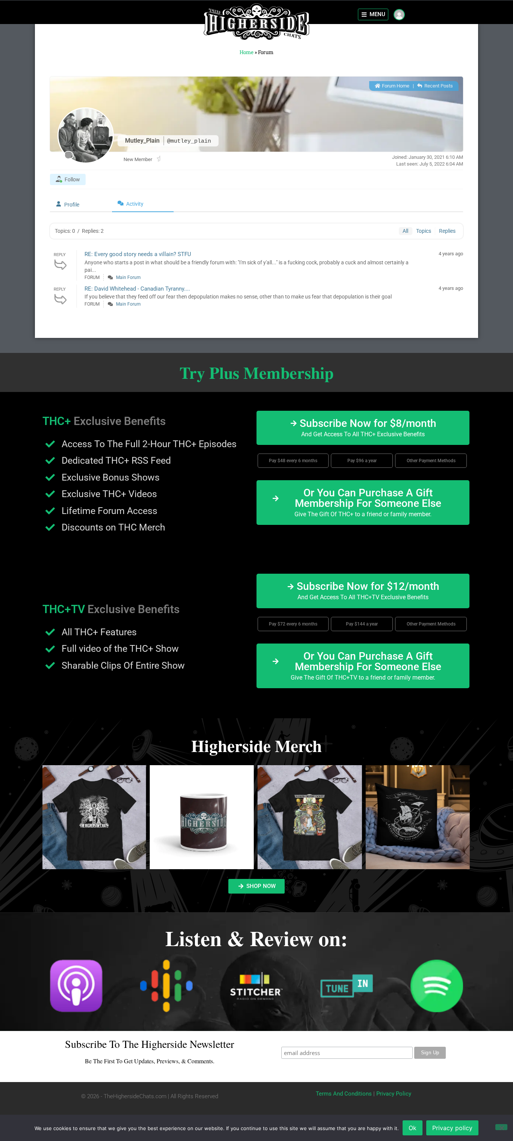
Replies (447, 231)
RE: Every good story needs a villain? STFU (137, 254)
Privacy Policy (393, 1093)
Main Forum (128, 277)
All (405, 231)
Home (246, 52)
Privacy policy (452, 1128)
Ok (412, 1128)
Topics (423, 231)
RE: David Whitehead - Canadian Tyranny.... (137, 288)
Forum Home (395, 86)
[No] (501, 1127)
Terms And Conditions (344, 1093)
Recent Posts (438, 86)
